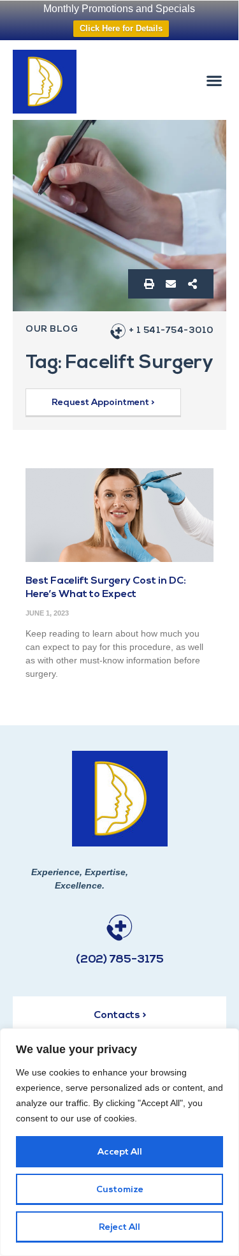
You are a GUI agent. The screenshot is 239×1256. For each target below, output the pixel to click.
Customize (119, 1190)
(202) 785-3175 (120, 960)
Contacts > (120, 1015)
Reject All (119, 1227)
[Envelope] (171, 284)
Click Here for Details (121, 28)
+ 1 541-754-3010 (171, 331)
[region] (119, 1142)
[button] (213, 80)
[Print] (149, 284)
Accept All (120, 1152)
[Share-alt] (192, 284)
